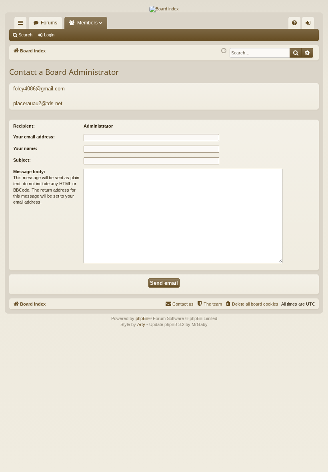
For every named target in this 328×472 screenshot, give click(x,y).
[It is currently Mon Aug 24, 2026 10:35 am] (223, 51)
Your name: (25, 148)
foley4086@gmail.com (39, 89)
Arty (141, 324)
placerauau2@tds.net (37, 103)
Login (49, 34)
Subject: (22, 160)
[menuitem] (294, 23)
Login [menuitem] (309, 24)
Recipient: (24, 126)
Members (87, 23)
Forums (49, 23)
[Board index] (164, 9)
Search (25, 34)
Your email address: (34, 136)
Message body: (29, 171)
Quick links (22, 24)
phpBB (142, 318)
